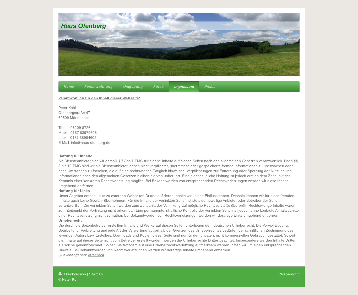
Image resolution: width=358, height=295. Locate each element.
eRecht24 (96, 255)
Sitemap (96, 274)
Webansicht (290, 274)
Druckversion (75, 274)
